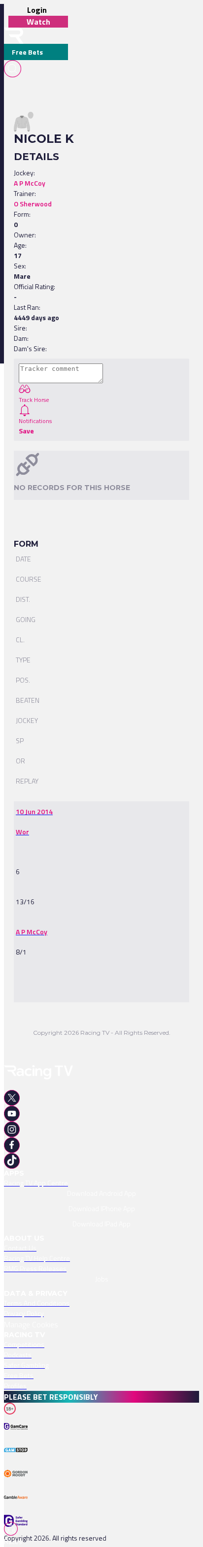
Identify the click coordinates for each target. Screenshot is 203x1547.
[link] (34, 811)
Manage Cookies (31, 1324)
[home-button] (14, 36)
